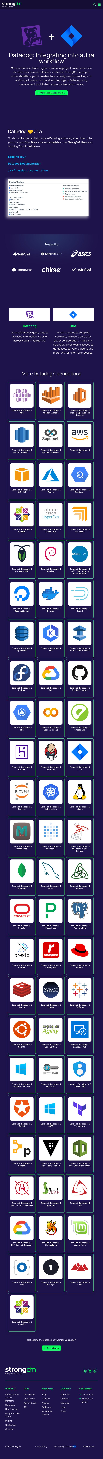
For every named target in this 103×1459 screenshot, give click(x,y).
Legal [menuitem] (63, 1407)
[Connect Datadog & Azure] (51, 480)
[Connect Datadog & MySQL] (51, 876)
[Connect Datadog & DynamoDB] (22, 639)
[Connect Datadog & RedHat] (79, 956)
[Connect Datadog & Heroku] (22, 758)
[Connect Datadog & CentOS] (22, 520)
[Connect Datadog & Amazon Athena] (51, 401)
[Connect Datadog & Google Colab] (51, 718)
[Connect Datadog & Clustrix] (79, 520)
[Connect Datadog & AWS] (79, 441)
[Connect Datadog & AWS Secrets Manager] (22, 1193)
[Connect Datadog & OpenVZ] (79, 876)
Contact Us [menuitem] (87, 1394)
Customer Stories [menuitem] (47, 1413)
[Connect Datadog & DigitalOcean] (22, 599)
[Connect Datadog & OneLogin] (51, 1273)
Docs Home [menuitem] (29, 1394)
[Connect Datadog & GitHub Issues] (79, 678)
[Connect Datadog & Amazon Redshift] (22, 441)
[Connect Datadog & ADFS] (51, 1114)
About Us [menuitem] (65, 1394)
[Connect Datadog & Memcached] (22, 837)
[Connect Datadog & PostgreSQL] (79, 916)
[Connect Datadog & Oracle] (22, 916)
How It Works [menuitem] (11, 1409)
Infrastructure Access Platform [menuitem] (12, 1397)
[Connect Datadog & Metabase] (51, 837)
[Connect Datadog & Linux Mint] (79, 1233)
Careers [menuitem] (65, 1398)
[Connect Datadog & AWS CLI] (22, 480)
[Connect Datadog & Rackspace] (51, 956)
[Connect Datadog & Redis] (22, 995)
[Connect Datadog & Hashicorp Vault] (51, 1154)
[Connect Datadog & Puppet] (22, 1154)
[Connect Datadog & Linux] (79, 797)
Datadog (30, 326)
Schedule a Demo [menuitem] (87, 1400)
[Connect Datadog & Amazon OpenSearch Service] (79, 401)
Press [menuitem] (63, 1411)
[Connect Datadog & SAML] (79, 1193)
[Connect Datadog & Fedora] (22, 678)
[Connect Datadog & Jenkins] (51, 758)
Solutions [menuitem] (10, 1405)
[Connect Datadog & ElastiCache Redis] (79, 639)
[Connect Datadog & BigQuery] (79, 480)
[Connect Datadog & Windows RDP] (79, 1035)
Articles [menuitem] (46, 1398)
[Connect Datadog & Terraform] (79, 1114)
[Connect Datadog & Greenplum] (79, 718)
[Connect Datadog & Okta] (22, 1273)
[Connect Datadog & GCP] (51, 678)
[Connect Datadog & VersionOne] (51, 1035)
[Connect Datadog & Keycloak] (51, 1075)
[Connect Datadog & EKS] (51, 639)
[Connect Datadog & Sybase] (51, 995)
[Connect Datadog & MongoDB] (22, 876)
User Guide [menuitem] (29, 1398)
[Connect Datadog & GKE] (22, 718)
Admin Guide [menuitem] (30, 1403)
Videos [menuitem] (45, 1403)
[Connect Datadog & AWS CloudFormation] (79, 1154)
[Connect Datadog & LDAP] (79, 1273)
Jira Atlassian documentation (28, 170)
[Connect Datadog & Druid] (79, 599)
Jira (73, 326)
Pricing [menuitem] (8, 1420)
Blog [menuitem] (44, 1394)
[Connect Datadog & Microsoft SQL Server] (79, 837)
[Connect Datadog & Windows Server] (22, 1075)
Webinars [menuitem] (46, 1407)
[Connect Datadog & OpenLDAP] (51, 1193)
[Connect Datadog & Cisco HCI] (51, 520)
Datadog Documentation (24, 163)
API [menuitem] (25, 1407)
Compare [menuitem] (9, 1429)
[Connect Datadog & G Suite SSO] (79, 1075)
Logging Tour (17, 157)
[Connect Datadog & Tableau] (79, 995)
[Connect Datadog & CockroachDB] (22, 559)
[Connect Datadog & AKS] (22, 401)
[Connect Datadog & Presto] (22, 956)
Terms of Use (88, 1446)
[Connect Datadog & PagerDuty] (51, 916)
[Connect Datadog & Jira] (79, 758)
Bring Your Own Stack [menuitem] (12, 1415)
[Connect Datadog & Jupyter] (22, 797)
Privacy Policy (41, 1446)
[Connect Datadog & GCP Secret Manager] (22, 1233)
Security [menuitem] (65, 1403)
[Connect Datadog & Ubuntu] (22, 1035)
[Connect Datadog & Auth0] (22, 1114)
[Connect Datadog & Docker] (51, 599)
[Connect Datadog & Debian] (51, 559)
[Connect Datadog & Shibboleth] (51, 1233)
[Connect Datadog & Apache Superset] (51, 441)
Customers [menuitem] (10, 1425)
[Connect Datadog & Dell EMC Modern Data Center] (79, 559)
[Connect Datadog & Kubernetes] (51, 797)
